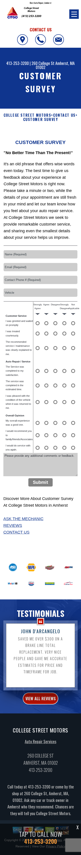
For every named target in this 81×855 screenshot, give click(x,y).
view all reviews (40, 698)
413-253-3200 (17, 63)
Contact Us (16, 532)
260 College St (43, 63)
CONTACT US (64, 115)
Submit (40, 482)
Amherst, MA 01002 (55, 65)
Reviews (12, 525)
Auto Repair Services (40, 741)
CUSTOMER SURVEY (40, 119)
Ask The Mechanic (23, 519)
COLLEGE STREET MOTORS (27, 115)
